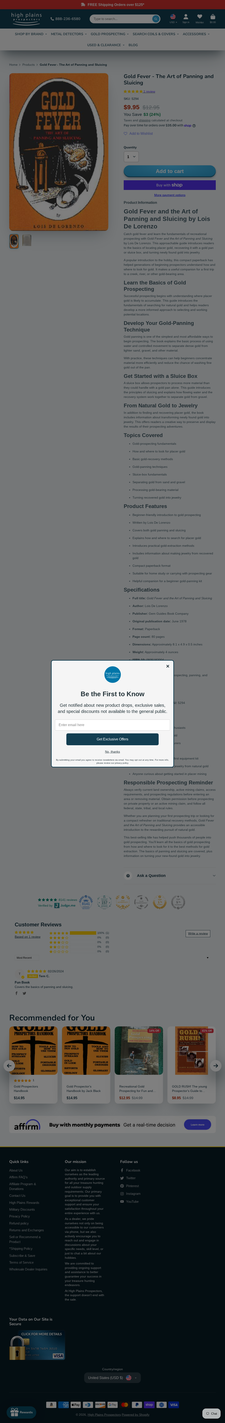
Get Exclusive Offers (112, 739)
